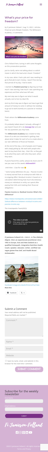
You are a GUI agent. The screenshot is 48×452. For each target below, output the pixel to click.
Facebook (8, 285)
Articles (37, 27)
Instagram (16, 285)
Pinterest (29, 285)
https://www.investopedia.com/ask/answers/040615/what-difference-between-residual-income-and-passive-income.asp (23, 201)
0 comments (18, 33)
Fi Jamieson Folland (14, 27)
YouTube (36, 285)
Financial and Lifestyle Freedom (16, 30)
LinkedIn (23, 285)
